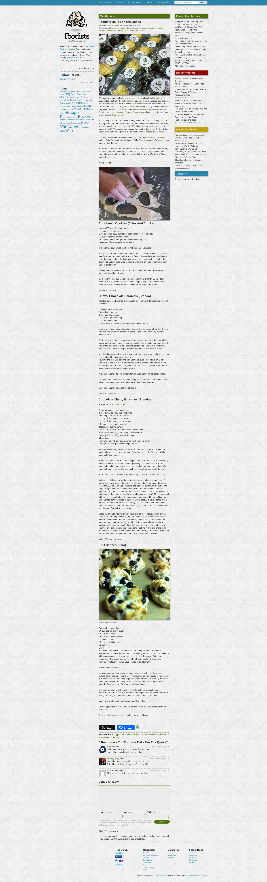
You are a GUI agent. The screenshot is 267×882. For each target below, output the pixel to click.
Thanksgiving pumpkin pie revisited (189, 135)
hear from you (73, 58)
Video (145, 869)
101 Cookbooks (118, 404)
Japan (126, 30)
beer (73, 94)
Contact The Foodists (150, 855)
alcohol (63, 92)
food (68, 106)
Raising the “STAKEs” (184, 98)
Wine (69, 130)
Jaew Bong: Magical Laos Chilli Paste (190, 152)
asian (62, 94)
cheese (64, 97)
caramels (144, 28)
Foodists (77, 37)
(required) (106, 812)
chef (71, 97)
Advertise (146, 853)
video (62, 131)
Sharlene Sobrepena (134, 112)
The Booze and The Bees (185, 120)
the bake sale (125, 101)
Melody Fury (161, 98)
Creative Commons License (197, 875)
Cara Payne (117, 115)
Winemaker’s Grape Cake (185, 157)
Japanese (64, 109)
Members (146, 865)
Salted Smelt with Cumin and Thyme (190, 154)
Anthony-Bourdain (74, 92)
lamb (71, 109)
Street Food (65, 123)
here (113, 157)
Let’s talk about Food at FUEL (187, 138)
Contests (146, 857)
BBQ (67, 94)
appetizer (87, 92)
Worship (171, 857)
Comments (193, 855)
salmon (68, 120)
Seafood (84, 119)
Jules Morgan (112, 25)
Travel (85, 122)
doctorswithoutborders (114, 30)
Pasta (85, 108)
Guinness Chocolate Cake (136, 735)
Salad (62, 120)
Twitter (119, 853)
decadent (102, 30)
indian (80, 106)
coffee (82, 100)
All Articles (192, 853)
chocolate (66, 99)
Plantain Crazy (181, 141)
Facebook (118, 856)
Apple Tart (119, 735)
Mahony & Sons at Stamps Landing (189, 100)
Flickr (119, 860)
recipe (72, 112)
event (63, 106)
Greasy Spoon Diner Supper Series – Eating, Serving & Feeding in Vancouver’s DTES (190, 92)
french (74, 106)
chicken (76, 97)
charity (151, 28)
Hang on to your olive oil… (186, 38)
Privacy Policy (148, 867)
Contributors (147, 860)
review (84, 116)
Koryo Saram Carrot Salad (186, 149)
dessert (76, 103)
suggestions (75, 123)
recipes (132, 30)
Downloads (147, 862)
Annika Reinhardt (140, 109)
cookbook (65, 103)
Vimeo (119, 864)
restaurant (69, 117)
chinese (84, 97)
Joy (141, 101)
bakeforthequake (120, 28)
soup (91, 120)
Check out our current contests (187, 179)
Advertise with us (86, 68)
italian (87, 105)
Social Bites (118, 109)
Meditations (172, 855)
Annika (110, 747)
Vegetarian (85, 127)
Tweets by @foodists (67, 79)
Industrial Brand (160, 875)
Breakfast (82, 94)
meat (77, 108)
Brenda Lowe (104, 112)
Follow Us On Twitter (87, 82)
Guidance (171, 853)
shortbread (140, 30)
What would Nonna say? (185, 66)
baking (129, 28)
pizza (91, 109)
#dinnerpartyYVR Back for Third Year (190, 46)
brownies (136, 28)
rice (92, 117)
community (159, 28)
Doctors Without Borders (154, 137)
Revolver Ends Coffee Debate (187, 123)
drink (85, 103)
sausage (75, 120)
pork (62, 113)
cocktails (76, 100)
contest (89, 100)
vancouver (70, 126)
